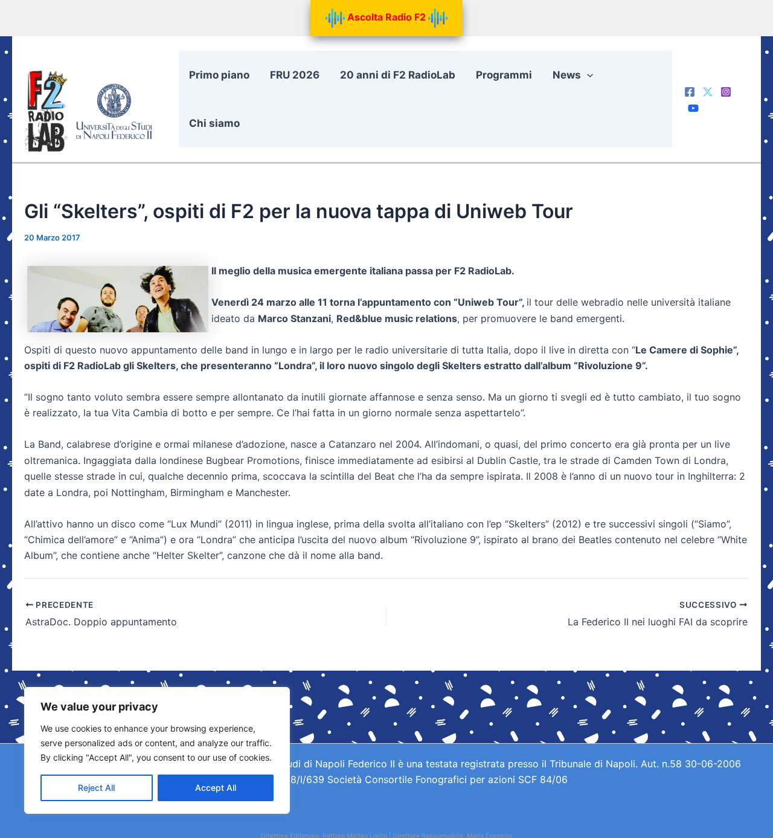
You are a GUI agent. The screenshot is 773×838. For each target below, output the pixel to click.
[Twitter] (707, 91)
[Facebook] (689, 91)
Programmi (504, 75)
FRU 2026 (294, 75)
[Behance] (693, 108)
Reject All (96, 787)
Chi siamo (214, 123)
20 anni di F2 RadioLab (397, 75)
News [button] (567, 75)
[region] (157, 750)
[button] (587, 75)
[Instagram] (725, 91)
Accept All (215, 787)
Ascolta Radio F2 (386, 17)
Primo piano (219, 75)
